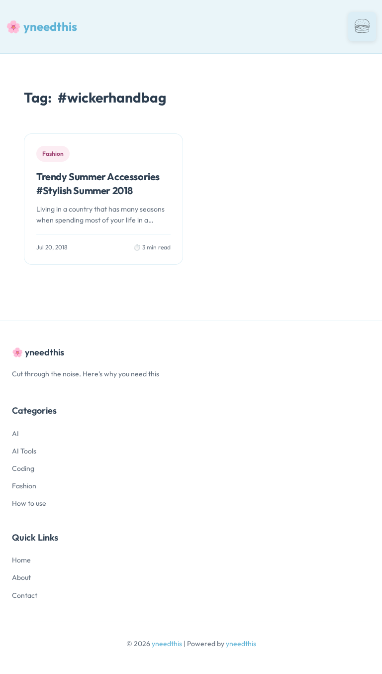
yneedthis (168, 643)
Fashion (24, 485)
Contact (24, 595)
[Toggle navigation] (362, 26)
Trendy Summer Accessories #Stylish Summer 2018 (98, 183)
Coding (23, 468)
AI (15, 433)
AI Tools (24, 451)
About (21, 577)
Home (21, 560)
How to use (29, 503)
